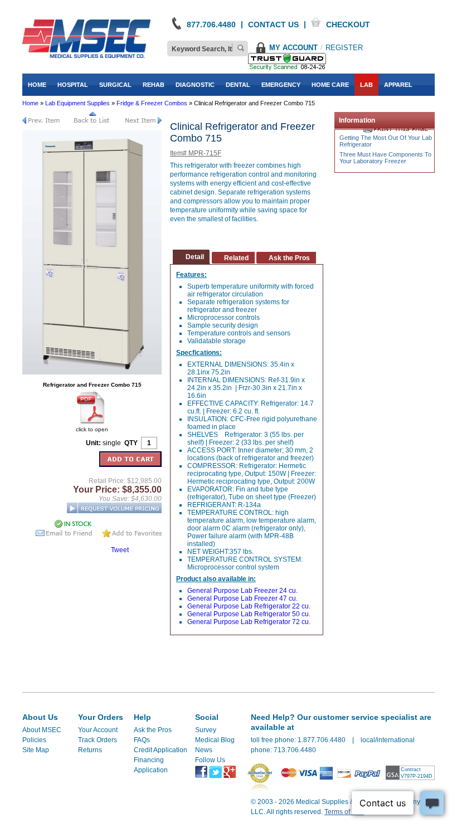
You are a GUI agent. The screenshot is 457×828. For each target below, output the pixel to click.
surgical (115, 84)
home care (330, 84)
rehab (153, 84)
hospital (72, 84)
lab (366, 84)
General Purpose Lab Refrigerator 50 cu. (248, 614)
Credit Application (160, 750)
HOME (37, 84)
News (203, 750)
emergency (280, 84)
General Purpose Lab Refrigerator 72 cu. (248, 622)
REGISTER (344, 47)
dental (238, 84)
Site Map (35, 750)
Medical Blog (215, 740)
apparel (398, 84)
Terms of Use (344, 812)
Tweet (120, 550)
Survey (205, 730)
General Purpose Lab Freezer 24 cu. (242, 591)
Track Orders (97, 740)
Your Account (98, 730)
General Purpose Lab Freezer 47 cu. (242, 598)
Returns (90, 750)
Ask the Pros (153, 730)
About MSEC (41, 730)
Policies (34, 740)
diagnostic (195, 84)
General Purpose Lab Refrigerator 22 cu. (248, 606)
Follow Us (210, 760)
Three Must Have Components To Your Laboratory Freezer (385, 157)
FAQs (142, 740)
